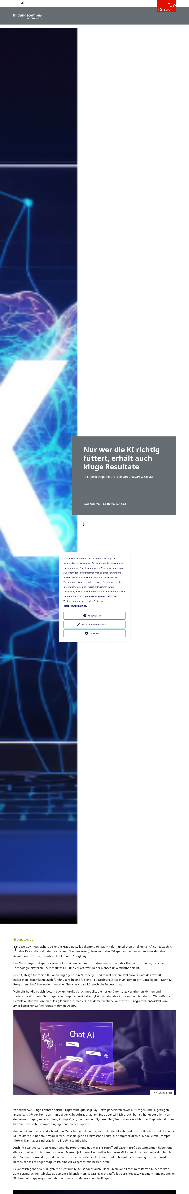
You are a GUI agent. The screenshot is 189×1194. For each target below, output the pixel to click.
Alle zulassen (94, 615)
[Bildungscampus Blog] (27, 16)
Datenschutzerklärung (74, 605)
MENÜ (16, 3)
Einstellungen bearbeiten (94, 624)
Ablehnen (94, 633)
